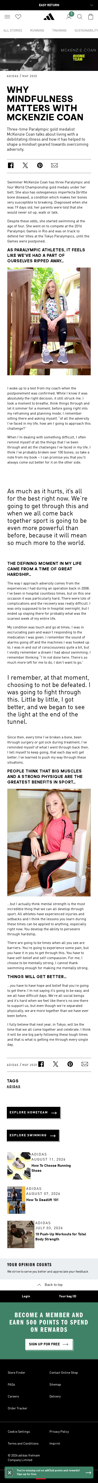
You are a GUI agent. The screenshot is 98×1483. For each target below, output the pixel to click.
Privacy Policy (59, 1431)
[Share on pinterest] (40, 166)
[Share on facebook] (11, 166)
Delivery (55, 1396)
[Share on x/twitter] (25, 166)
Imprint (54, 1443)
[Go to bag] (90, 16)
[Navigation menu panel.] (7, 16)
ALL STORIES (12, 30)
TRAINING (59, 30)
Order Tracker (17, 1408)
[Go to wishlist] (18, 16)
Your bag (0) (67, 1296)
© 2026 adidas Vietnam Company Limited (24, 1458)
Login (26, 1296)
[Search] (79, 16)
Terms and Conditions (23, 1443)
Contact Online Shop (63, 1372)
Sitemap (55, 1384)
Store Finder (16, 1372)
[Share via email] (54, 166)
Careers (13, 1396)
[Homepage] (49, 18)
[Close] (9, 1472)
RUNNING (37, 30)
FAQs (11, 1384)
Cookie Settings (19, 1431)
